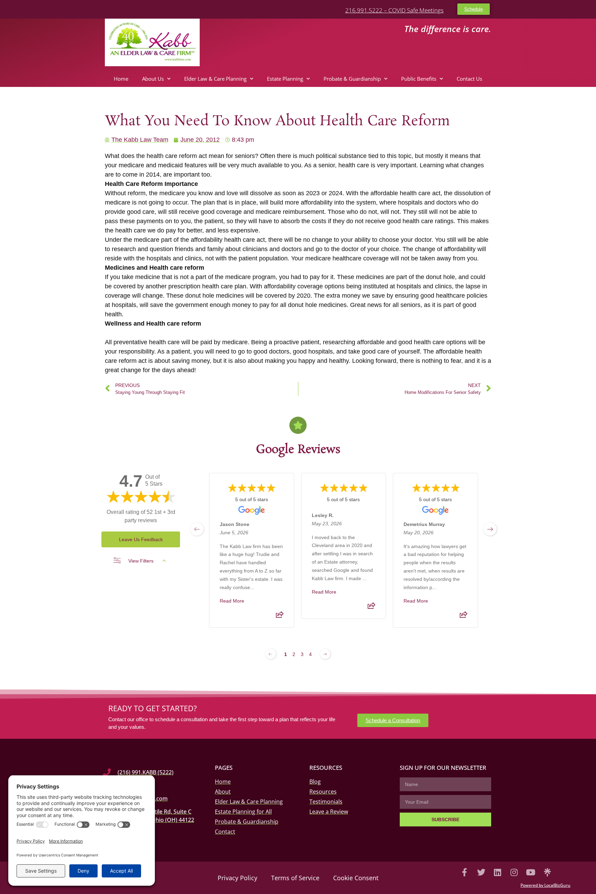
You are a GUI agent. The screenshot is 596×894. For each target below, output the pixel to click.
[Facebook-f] (464, 872)
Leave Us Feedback (141, 539)
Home (121, 78)
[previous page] (196, 529)
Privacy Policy (237, 878)
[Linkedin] (498, 872)
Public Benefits (418, 78)
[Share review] (280, 616)
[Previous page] (271, 654)
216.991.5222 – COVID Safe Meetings (394, 10)
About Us (153, 78)
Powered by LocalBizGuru (545, 885)
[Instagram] (514, 872)
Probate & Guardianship (352, 78)
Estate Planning (285, 78)
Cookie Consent (355, 878)
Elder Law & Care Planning (215, 78)
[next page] (490, 529)
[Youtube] (531, 872)
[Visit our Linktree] (547, 872)
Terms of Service (295, 878)
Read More (232, 601)
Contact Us (469, 78)
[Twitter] (481, 872)
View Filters (140, 561)
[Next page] (325, 654)
